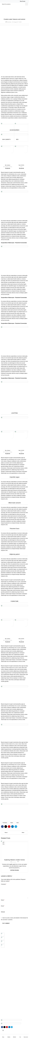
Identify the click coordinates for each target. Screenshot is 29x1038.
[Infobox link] (14, 935)
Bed (21, 166)
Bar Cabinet (7, 165)
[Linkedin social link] (12, 826)
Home (11, 11)
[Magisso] (21, 928)
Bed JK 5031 (21, 165)
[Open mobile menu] (1, 1)
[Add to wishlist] (11, 148)
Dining (10, 166)
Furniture (5, 822)
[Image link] (11, 1020)
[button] (11, 151)
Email (2, 906)
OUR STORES (4, 949)
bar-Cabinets (6, 166)
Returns (2, 969)
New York (3, 951)
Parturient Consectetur (21, 242)
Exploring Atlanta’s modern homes (14, 860)
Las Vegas (3, 963)
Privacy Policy (4, 967)
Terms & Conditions (5, 972)
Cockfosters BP (4, 956)
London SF (3, 953)
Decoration (16, 11)
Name (3, 900)
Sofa (18, 822)
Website (3, 911)
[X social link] (5, 826)
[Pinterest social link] (9, 826)
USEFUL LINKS (4, 965)
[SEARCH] (26, 4)
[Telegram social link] (16, 826)
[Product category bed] (21, 132)
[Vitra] (8, 928)
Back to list (14, 832)
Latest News (3, 976)
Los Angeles (3, 958)
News (12, 822)
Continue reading (14, 870)
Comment (3, 884)
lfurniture (9, 22)
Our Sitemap (3, 979)
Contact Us (3, 974)
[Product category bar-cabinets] (7, 132)
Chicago (3, 960)
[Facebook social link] (2, 826)
